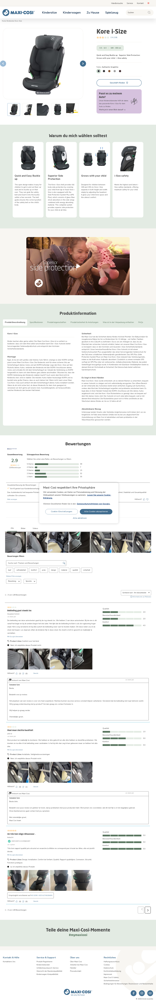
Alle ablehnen (80, 518)
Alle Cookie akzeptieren (96, 511)
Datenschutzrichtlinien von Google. (93, 504)
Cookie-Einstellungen (61, 511)
